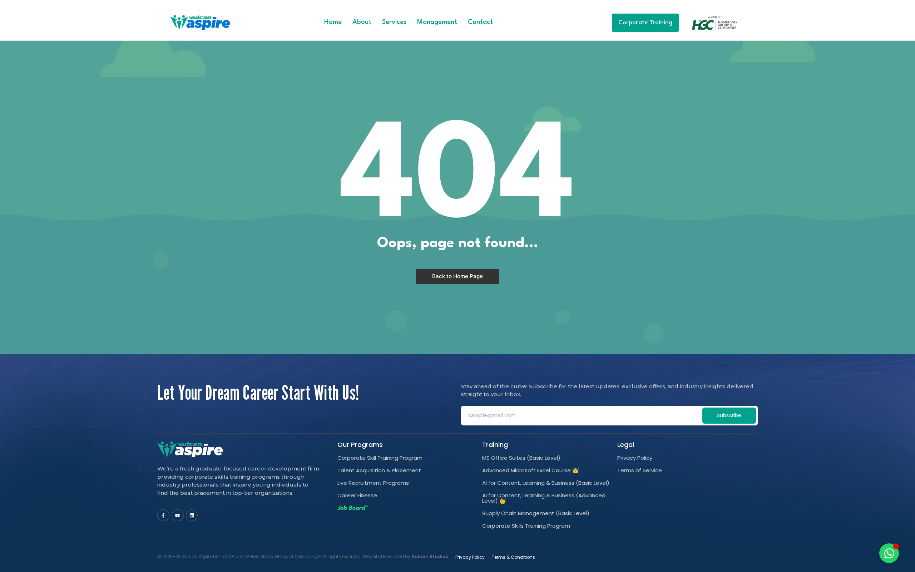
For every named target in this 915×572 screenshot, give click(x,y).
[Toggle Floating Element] (889, 553)
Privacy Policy (634, 458)
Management (437, 22)
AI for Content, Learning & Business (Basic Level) (545, 483)
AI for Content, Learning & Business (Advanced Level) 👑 (543, 498)
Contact (480, 22)
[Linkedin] (192, 515)
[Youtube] (178, 515)
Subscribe (729, 415)
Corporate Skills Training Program (526, 525)
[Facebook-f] (163, 515)
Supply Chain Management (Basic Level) (535, 513)
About (361, 22)
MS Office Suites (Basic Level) (521, 458)
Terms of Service (639, 470)
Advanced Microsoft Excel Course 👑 (530, 470)
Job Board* (352, 508)
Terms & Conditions (513, 557)
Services (394, 22)
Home (333, 22)
